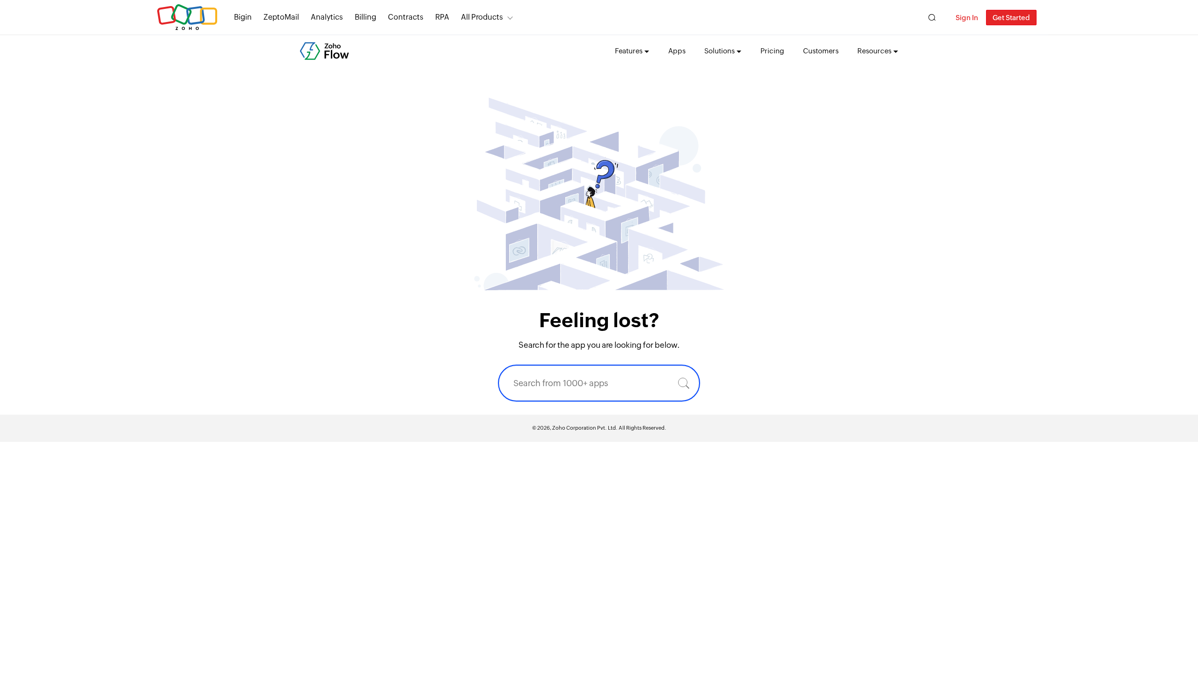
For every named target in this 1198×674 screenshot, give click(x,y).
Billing (365, 17)
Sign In (967, 18)
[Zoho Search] (931, 17)
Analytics (327, 17)
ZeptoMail (281, 17)
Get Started (1011, 18)
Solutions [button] (719, 51)
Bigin (243, 17)
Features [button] (629, 51)
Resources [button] (874, 51)
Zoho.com (187, 17)
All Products (482, 17)
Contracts (406, 17)
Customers (821, 51)
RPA (442, 17)
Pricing (772, 51)
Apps (677, 51)
